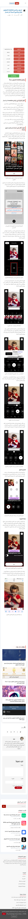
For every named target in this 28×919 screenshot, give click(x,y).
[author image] (21, 739)
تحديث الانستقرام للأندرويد (21, 905)
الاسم (22, 778)
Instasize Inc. (8, 71)
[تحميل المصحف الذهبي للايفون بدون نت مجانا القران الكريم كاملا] (14, 676)
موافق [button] (4, 913)
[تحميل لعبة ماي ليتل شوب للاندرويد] (23, 847)
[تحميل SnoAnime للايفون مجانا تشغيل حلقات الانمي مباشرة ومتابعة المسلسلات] (14, 694)
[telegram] (7, 731)
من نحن (23, 876)
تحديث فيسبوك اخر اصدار (21, 902)
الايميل (12, 778)
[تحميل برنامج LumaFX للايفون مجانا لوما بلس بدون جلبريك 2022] (14, 712)
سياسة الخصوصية (21, 886)
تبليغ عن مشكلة (22, 881)
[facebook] (17, 732)
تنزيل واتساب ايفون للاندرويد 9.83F (19, 908)
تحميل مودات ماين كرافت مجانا (20, 900)
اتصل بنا (23, 879)
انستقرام (22, 727)
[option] (14, 832)
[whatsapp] (11, 731)
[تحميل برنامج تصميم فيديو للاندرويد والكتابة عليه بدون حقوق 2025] (23, 823)
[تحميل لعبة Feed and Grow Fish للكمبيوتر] (23, 839)
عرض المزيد (14, 916)
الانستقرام (16, 83)
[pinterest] (14, 731)
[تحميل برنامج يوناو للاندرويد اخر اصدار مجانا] (23, 815)
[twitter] (20, 731)
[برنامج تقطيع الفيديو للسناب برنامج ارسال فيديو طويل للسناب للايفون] (14, 658)
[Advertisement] (14, 32)
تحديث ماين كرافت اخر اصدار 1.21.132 (18, 897)
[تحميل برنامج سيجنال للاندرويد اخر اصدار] (23, 832)
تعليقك (21, 765)
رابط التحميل (13, 75)
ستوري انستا (5, 84)
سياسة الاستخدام (22, 884)
